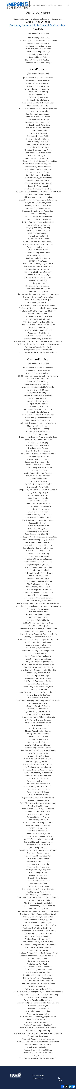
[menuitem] (26, 5)
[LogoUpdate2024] (18, 5)
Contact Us (60, 1079)
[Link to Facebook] (68, 5)
